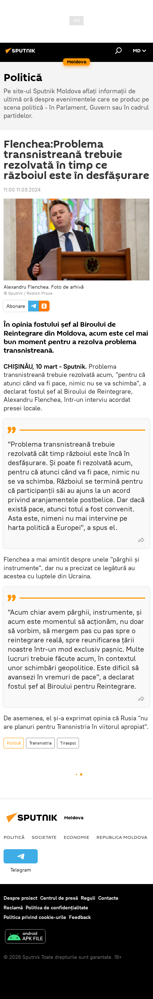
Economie (76, 837)
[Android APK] (25, 937)
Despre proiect (20, 898)
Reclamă (13, 907)
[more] (141, 540)
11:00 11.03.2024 (22, 189)
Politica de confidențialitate (57, 907)
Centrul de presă (59, 898)
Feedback (80, 917)
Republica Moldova (121, 837)
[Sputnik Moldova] (21, 53)
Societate (44, 837)
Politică (14, 743)
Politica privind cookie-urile (35, 917)
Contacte (108, 898)
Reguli (88, 898)
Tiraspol (68, 743)
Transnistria (40, 743)
